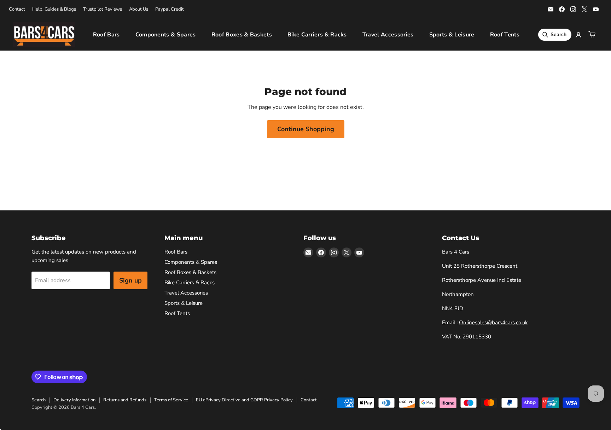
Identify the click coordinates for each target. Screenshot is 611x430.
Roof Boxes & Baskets (241, 35)
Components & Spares (165, 35)
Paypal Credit (169, 9)
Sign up (130, 280)
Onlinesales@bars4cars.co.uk (493, 322)
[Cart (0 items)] (592, 34)
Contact (17, 9)
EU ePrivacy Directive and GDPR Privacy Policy (244, 400)
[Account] (578, 34)
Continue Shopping (305, 129)
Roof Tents (504, 35)
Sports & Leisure (452, 35)
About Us (138, 9)
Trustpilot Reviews (102, 9)
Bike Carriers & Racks (317, 35)
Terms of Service (171, 400)
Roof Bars (106, 35)
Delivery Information (74, 400)
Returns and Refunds (124, 400)
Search (38, 400)
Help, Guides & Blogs (54, 9)
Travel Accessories (388, 35)
